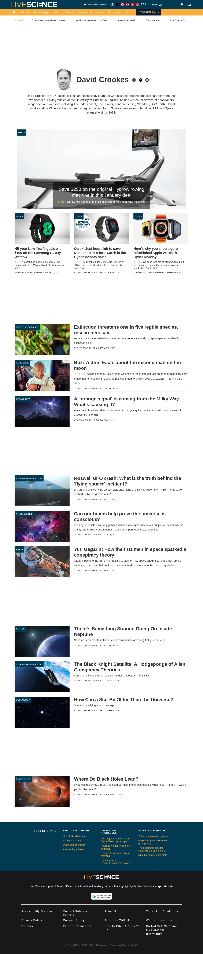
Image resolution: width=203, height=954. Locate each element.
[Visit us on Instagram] (122, 4)
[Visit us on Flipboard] (132, 4)
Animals (24, 12)
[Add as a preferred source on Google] (101, 896)
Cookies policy (74, 920)
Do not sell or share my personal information (161, 930)
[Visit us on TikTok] (137, 4)
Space (100, 12)
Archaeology (41, 12)
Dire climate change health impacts (48, 20)
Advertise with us (117, 920)
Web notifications (159, 920)
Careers (27, 926)
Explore (129, 12)
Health (56, 12)
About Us (111, 911)
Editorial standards (77, 926)
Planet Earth (85, 12)
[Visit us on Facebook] (112, 4)
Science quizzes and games (153, 836)
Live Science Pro (178, 20)
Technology (114, 12)
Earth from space (72, 840)
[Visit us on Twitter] (117, 4)
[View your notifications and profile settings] (182, 4)
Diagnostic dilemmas (74, 845)
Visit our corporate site (158, 886)
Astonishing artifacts (73, 849)
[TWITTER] (140, 80)
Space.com (118, 108)
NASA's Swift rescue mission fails (91, 20)
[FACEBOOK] (134, 80)
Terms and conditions (162, 911)
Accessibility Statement (38, 911)
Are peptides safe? (126, 20)
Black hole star (153, 20)
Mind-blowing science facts (152, 855)
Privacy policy (31, 920)
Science (69, 12)
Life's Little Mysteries (74, 836)
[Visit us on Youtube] (127, 4)
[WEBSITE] (147, 80)
